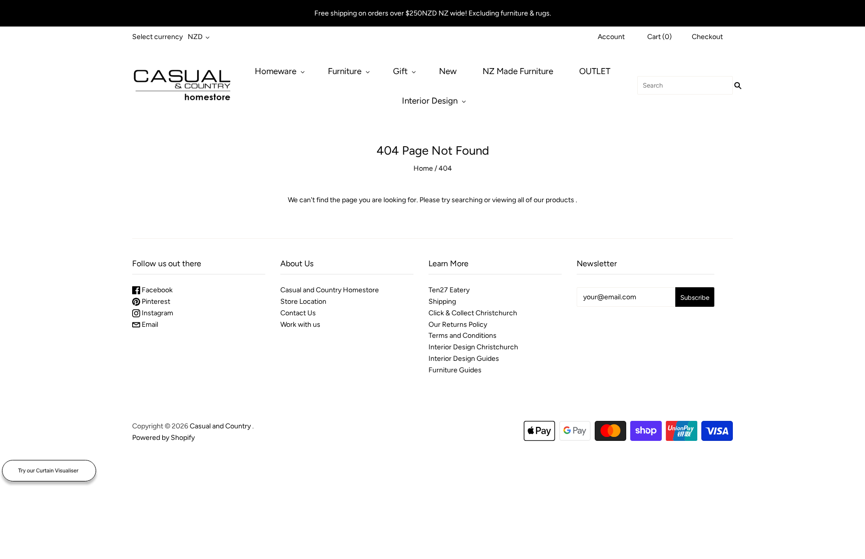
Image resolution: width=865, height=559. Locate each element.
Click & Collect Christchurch (472, 313)
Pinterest (155, 301)
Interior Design (430, 101)
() (659, 37)
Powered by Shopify (163, 437)
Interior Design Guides (463, 358)
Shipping (442, 301)
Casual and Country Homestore (329, 290)
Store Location (303, 301)
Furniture (344, 71)
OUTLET (594, 71)
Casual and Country (220, 426)
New (448, 71)
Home (423, 168)
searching (467, 200)
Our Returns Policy (457, 324)
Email (149, 324)
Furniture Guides (455, 370)
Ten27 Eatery (449, 290)
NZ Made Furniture (518, 71)
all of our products (546, 200)
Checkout (707, 37)
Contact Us (298, 313)
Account (611, 37)
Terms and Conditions (462, 335)
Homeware (275, 71)
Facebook (156, 290)
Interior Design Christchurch (473, 347)
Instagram (156, 313)
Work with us (300, 324)
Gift (400, 71)
